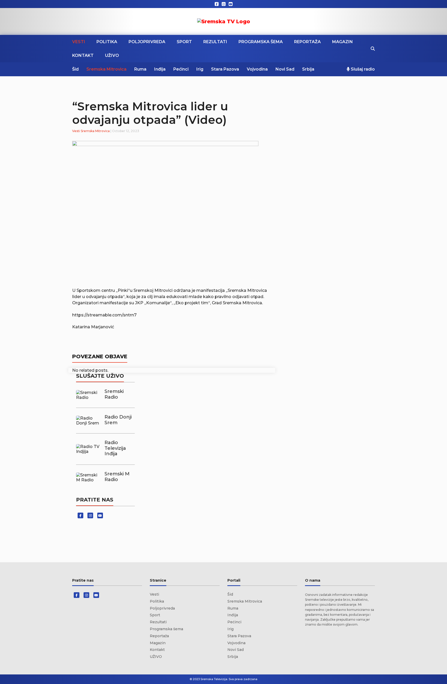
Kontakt (83, 55)
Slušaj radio (362, 69)
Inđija (160, 69)
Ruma (140, 69)
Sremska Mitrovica (106, 69)
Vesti (78, 41)
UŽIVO (112, 55)
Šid (75, 69)
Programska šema (261, 41)
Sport (184, 41)
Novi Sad (284, 69)
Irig (199, 69)
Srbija (308, 69)
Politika (106, 41)
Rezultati (215, 41)
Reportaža (307, 41)
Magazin (342, 41)
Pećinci (181, 69)
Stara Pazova (225, 69)
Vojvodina (257, 69)
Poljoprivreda (147, 41)
